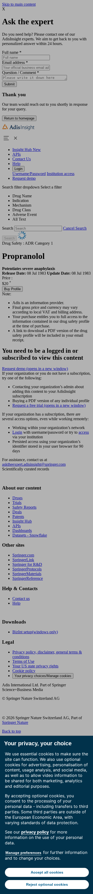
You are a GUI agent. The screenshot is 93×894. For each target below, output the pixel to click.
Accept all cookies (47, 872)
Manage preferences (23, 853)
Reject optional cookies (47, 884)
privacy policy (35, 832)
